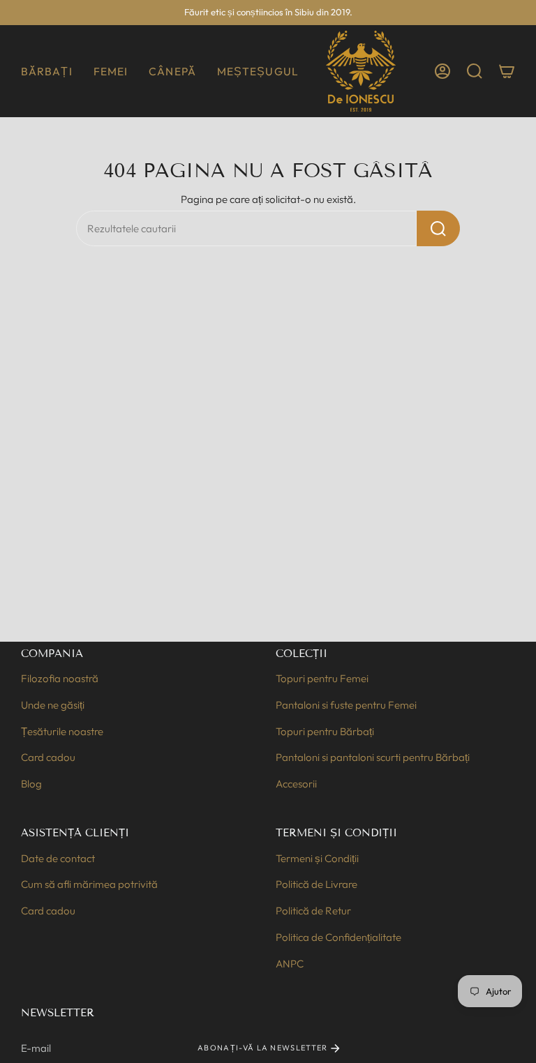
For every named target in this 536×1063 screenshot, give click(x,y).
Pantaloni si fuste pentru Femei (346, 704)
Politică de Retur (313, 910)
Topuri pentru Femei (322, 678)
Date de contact (58, 858)
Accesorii (296, 783)
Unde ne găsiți (52, 704)
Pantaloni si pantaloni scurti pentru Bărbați (373, 757)
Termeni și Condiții (317, 858)
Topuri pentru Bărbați (325, 731)
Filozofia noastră (59, 678)
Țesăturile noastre (62, 731)
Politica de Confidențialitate (338, 937)
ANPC (290, 963)
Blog (31, 783)
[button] (46, 71)
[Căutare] (438, 228)
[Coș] (507, 71)
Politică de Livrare (316, 884)
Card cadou (48, 757)
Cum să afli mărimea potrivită (89, 884)
